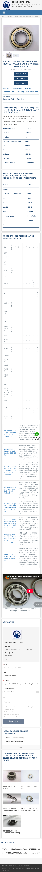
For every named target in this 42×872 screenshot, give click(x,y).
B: (4, 150)
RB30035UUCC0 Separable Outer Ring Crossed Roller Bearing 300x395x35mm (10, 523)
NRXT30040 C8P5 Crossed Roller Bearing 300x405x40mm (10, 452)
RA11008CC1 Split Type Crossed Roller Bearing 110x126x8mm (10, 434)
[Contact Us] (37, 436)
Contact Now (21, 74)
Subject (6, 680)
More (20, 747)
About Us (5, 866)
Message (6, 702)
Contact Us (13, 866)
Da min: (6, 133)
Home (3, 17)
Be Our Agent (21, 83)
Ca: (4, 146)
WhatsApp (21, 78)
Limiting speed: (9, 163)
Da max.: (6, 158)
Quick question (9, 688)
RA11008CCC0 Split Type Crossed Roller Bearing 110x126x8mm (10, 490)
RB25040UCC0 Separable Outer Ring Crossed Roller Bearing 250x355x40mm (10, 539)
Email (5, 664)
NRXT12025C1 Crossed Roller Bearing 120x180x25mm (10, 557)
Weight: (6, 154)
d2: (4, 221)
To (5, 672)
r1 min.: (6, 137)
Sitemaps (27, 866)
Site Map (20, 866)
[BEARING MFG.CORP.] (6, 5)
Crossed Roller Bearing (20, 17)
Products (9, 17)
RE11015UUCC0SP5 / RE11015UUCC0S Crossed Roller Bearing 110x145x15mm (10, 471)
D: (3, 225)
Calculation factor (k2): (12, 141)
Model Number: (9, 129)
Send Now (13, 721)
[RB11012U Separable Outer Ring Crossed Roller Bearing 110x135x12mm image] (21, 38)
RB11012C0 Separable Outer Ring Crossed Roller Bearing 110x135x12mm (10, 508)
